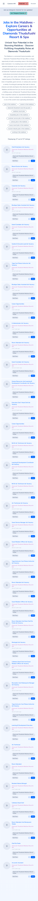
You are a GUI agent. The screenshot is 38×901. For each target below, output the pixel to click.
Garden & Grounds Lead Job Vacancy (23, 244)
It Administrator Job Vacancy (20, 323)
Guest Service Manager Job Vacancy (22, 522)
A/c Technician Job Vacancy (20, 503)
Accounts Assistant (17, 863)
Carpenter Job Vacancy (18, 186)
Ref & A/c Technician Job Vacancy (22, 443)
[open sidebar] (3, 3)
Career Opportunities (18, 304)
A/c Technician (16, 745)
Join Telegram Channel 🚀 (18, 13)
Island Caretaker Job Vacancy (20, 224)
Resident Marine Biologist (19, 783)
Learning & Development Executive (22, 725)
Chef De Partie (16, 843)
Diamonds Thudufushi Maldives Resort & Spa (22, 150)
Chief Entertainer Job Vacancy (20, 147)
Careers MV (11, 4)
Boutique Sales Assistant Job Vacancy (23, 205)
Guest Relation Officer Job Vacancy (22, 542)
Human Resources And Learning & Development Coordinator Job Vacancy (23, 382)
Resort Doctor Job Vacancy (20, 166)
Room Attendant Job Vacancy (20, 342)
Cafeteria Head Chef (18, 803)
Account (33, 3)
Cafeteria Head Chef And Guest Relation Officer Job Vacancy (21, 662)
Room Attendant (16, 764)
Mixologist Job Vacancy (18, 642)
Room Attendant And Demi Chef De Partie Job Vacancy (22, 622)
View (33, 161)
